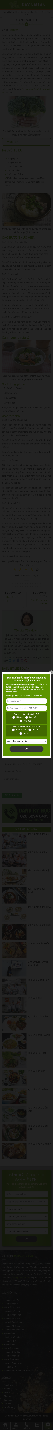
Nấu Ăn (19, 717)
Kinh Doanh (21, 730)
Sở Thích (27, 733)
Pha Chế (27, 721)
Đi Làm (35, 730)
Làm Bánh (33, 717)
